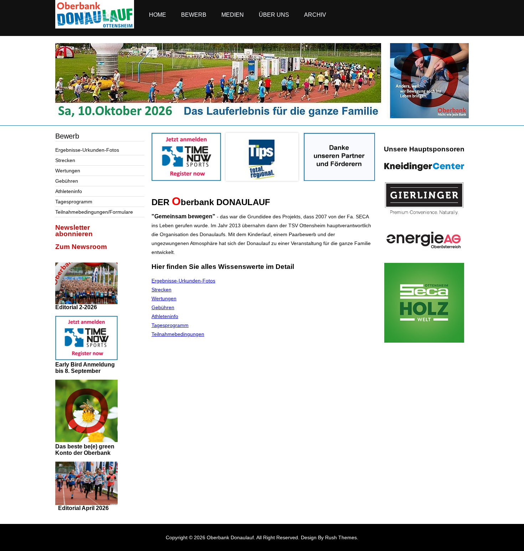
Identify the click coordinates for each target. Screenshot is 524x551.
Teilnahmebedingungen (177, 334)
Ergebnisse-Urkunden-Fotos (87, 150)
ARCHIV (315, 15)
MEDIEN (232, 15)
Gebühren (66, 181)
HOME (157, 15)
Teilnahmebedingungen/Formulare (94, 212)
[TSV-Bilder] (262, 116)
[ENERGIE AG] (424, 240)
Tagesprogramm (73, 201)
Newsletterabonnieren (74, 231)
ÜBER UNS (274, 15)
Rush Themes (341, 537)
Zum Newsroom (81, 246)
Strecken (65, 160)
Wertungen (67, 170)
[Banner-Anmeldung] (186, 179)
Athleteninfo (68, 191)
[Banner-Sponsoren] (339, 179)
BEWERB (193, 15)
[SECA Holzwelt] (424, 303)
